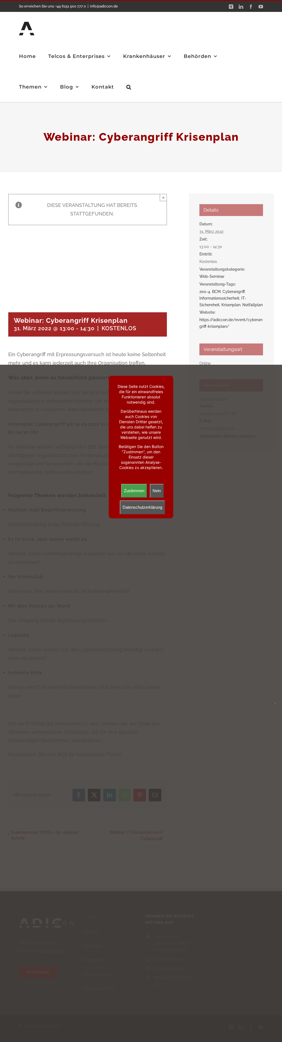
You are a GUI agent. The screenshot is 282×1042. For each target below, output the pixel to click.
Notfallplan (252, 305)
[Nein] (275, 703)
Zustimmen (134, 490)
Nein (157, 490)
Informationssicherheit (219, 298)
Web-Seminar (211, 276)
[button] (128, 86)
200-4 (204, 291)
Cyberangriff (234, 291)
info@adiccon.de (104, 6)
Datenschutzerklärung (142, 507)
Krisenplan (230, 305)
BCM (216, 291)
